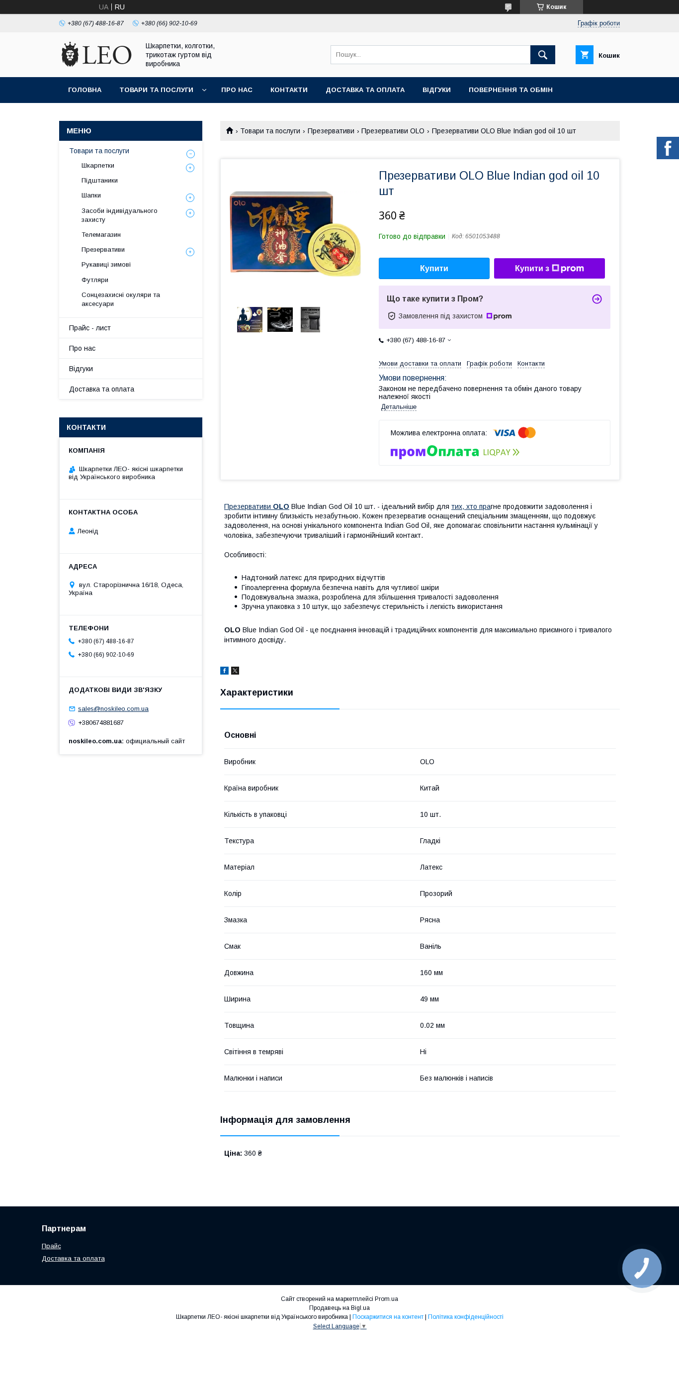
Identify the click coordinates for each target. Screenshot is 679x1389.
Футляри (95, 280)
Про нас (237, 90)
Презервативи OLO (392, 131)
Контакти (289, 90)
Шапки (91, 195)
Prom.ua (386, 1298)
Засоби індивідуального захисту (120, 215)
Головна (84, 90)
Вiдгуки (437, 90)
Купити (434, 268)
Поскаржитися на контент (388, 1316)
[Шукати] (542, 54)
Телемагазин (101, 234)
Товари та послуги (156, 90)
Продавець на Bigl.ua (339, 1307)
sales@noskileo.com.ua (113, 708)
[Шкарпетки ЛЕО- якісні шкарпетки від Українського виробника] (96, 64)
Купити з (532, 268)
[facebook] (224, 672)
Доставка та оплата (365, 90)
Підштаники (100, 180)
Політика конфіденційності (466, 1316)
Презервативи (331, 131)
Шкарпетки (98, 165)
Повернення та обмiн (511, 90)
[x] (235, 672)
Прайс (51, 1246)
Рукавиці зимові (106, 264)
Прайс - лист (90, 328)
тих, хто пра (471, 506)
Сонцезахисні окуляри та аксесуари (121, 299)
